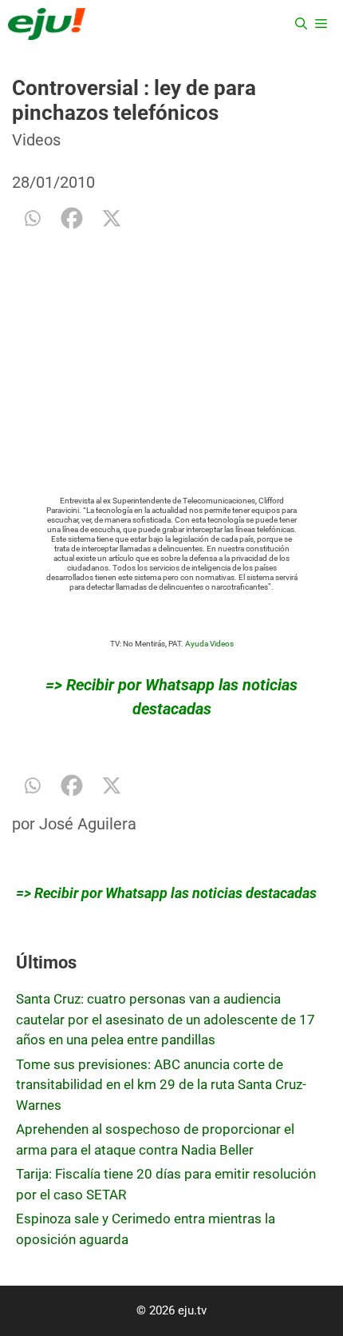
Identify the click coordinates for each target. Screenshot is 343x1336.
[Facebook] (71, 218)
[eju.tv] (46, 24)
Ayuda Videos (209, 643)
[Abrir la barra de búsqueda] (301, 24)
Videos (36, 139)
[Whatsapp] (32, 218)
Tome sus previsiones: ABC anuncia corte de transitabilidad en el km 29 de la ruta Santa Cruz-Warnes (161, 1084)
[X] (111, 218)
